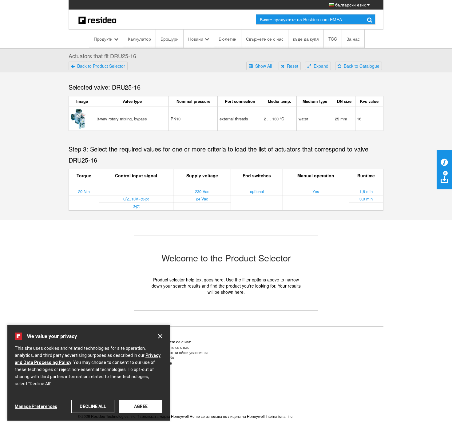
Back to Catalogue (360, 66)
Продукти (103, 39)
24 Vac (202, 199)
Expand (319, 66)
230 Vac (202, 191)
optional (257, 191)
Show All (262, 66)
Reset (291, 66)
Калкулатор (139, 39)
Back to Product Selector (100, 66)
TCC (332, 39)
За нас (353, 39)
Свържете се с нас (264, 39)
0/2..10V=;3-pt (136, 199)
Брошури (170, 39)
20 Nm (84, 191)
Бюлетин (227, 39)
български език (350, 5)
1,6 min (366, 191)
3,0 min (366, 199)
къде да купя (306, 39)
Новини (195, 39)
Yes (315, 191)
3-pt (136, 206)
